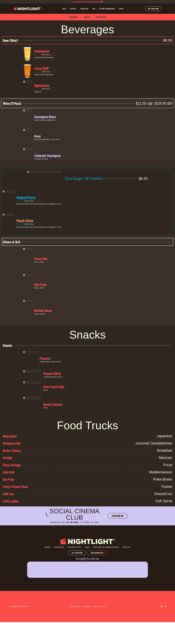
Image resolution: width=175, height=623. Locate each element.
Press (96, 606)
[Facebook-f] (165, 606)
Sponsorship (86, 606)
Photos (121, 9)
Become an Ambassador (107, 9)
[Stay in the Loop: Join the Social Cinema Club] (102, 2)
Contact (103, 606)
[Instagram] (162, 606)
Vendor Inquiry (74, 606)
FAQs (94, 9)
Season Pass (84, 9)
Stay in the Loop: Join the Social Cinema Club (86, 2)
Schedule (73, 9)
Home (64, 9)
